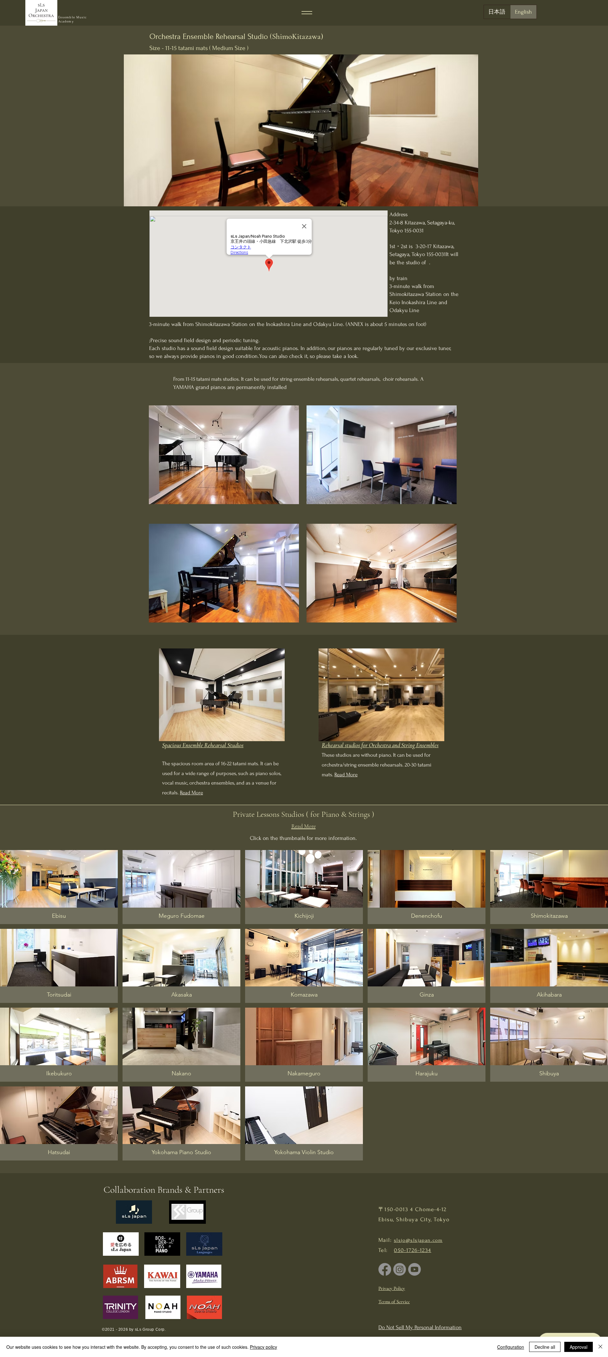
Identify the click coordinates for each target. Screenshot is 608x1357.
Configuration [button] (510, 1347)
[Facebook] (384, 1269)
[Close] (600, 1347)
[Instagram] (399, 1269)
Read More (191, 793)
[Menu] (306, 12)
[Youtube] (414, 1269)
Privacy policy (263, 1347)
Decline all (545, 1347)
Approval (578, 1347)
